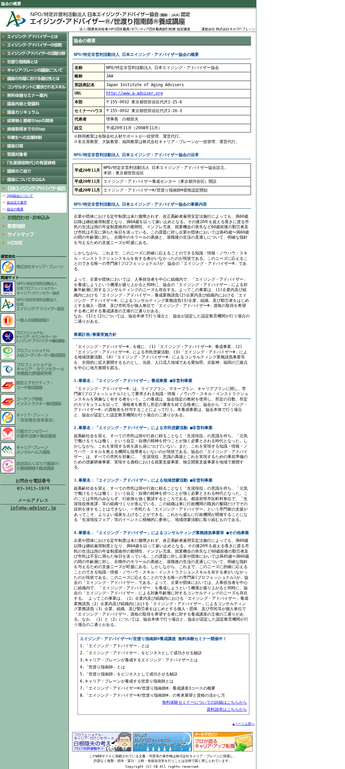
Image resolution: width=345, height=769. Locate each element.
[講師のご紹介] (34, 171)
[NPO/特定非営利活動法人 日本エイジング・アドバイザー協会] (34, 188)
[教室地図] (34, 226)
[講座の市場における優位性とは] (34, 79)
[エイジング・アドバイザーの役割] (34, 45)
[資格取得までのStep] (34, 129)
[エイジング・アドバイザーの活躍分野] (34, 53)
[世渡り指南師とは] (34, 62)
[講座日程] (34, 146)
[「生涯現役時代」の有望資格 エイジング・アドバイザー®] (34, 163)
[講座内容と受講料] (34, 104)
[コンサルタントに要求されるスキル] (34, 87)
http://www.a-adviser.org (134, 93)
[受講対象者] (34, 154)
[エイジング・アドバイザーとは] (34, 37)
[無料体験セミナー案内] (34, 96)
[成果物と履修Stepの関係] (34, 121)
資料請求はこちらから (227, 709)
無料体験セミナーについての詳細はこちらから (204, 702)
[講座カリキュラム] (34, 112)
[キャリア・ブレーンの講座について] (34, 70)
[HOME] (34, 243)
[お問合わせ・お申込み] (34, 217)
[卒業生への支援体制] (34, 138)
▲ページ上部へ (243, 724)
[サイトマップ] (34, 234)
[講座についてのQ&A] (34, 180)
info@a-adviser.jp (33, 508)
